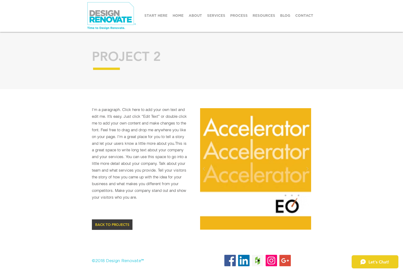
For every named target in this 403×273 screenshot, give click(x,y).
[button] (239, 15)
